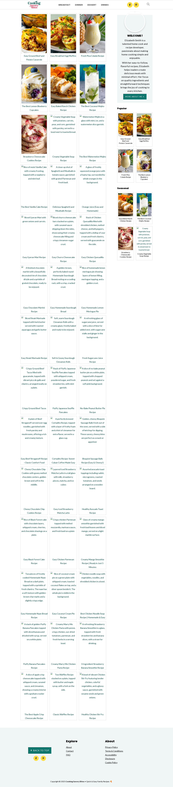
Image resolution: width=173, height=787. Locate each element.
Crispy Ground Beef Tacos (34, 408)
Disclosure (110, 758)
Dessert (91, 5)
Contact (70, 751)
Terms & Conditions (114, 751)
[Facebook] (130, 5)
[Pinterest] (136, 5)
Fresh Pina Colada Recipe (92, 56)
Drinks (105, 5)
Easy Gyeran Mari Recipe (34, 257)
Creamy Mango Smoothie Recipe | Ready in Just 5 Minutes (92, 563)
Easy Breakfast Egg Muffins (63, 56)
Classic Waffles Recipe (63, 714)
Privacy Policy (111, 747)
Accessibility (111, 755)
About (69, 747)
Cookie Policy (111, 762)
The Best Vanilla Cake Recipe (34, 207)
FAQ (68, 755)
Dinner (79, 5)
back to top (39, 750)
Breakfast (64, 5)
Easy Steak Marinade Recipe (34, 358)
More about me (133, 97)
